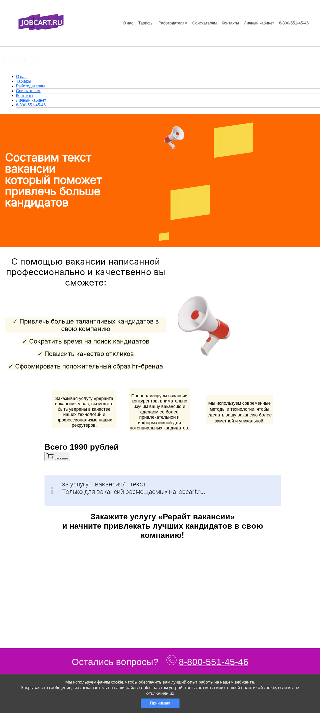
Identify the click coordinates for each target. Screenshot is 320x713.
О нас (128, 23)
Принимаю (160, 703)
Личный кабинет (259, 23)
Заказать (61, 458)
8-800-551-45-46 (294, 23)
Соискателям (204, 23)
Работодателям (172, 23)
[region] (162, 408)
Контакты (230, 23)
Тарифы (146, 23)
